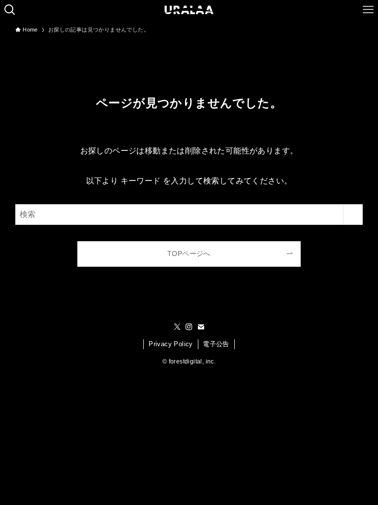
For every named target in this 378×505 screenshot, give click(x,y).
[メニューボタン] (368, 10)
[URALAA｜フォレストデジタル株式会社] (189, 10)
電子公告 (216, 344)
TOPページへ (189, 253)
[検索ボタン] (10, 10)
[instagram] (189, 327)
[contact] (200, 327)
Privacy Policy (171, 344)
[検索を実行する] (353, 214)
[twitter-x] (177, 327)
